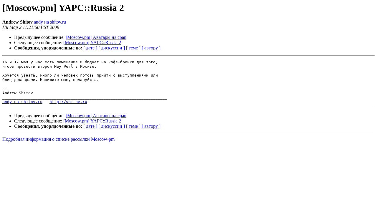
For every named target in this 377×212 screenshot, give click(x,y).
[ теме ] (133, 47)
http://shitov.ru (68, 102)
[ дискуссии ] (111, 47)
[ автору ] (151, 47)
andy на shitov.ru (50, 21)
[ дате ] (90, 47)
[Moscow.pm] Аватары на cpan (96, 37)
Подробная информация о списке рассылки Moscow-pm (58, 139)
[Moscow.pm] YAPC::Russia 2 (92, 42)
